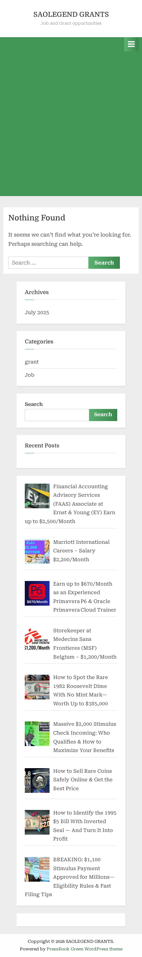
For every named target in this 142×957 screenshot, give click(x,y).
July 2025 (37, 312)
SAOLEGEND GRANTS (71, 14)
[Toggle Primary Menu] (131, 44)
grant (32, 362)
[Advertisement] (71, 125)
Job (29, 375)
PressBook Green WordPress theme (85, 948)
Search (34, 404)
